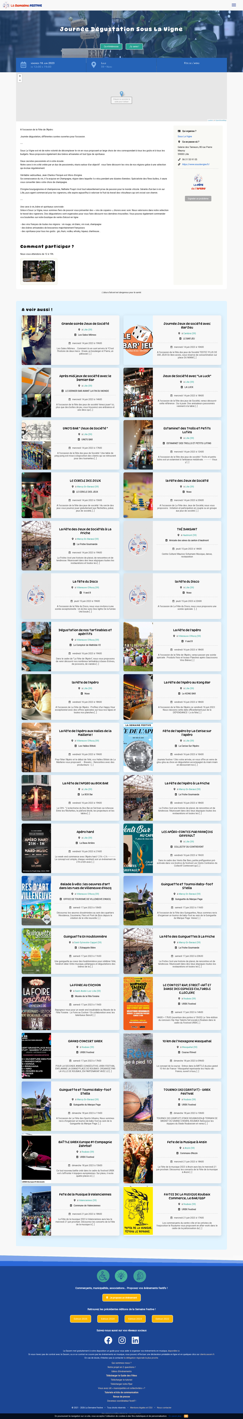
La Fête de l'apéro (187, 630)
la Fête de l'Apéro (85, 682)
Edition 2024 (108, 1318)
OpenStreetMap (220, 120)
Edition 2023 (135, 1318)
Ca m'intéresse (111, 46)
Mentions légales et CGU (141, 1408)
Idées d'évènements (121, 1371)
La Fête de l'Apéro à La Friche (187, 783)
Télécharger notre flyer (121, 1384)
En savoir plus (175, 1416)
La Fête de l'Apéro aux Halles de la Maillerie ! (85, 733)
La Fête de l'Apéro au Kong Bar (187, 682)
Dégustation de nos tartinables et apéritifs (85, 632)
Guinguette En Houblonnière (85, 936)
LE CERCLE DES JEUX (85, 480)
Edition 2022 (162, 1318)
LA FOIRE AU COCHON (85, 985)
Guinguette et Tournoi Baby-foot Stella (187, 886)
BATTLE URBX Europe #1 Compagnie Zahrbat (85, 1144)
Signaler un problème (198, 198)
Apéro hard (85, 832)
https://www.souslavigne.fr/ (196, 164)
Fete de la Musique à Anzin (187, 1142)
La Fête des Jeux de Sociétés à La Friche (85, 531)
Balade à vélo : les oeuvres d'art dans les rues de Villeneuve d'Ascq (85, 886)
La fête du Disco (85, 581)
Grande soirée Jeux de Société (85, 323)
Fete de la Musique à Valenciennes (85, 1194)
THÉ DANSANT (187, 529)
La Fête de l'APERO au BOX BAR (85, 783)
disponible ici (174, 1351)
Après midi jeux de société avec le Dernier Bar (85, 378)
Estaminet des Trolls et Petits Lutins (187, 430)
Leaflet (210, 120)
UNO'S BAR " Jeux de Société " (85, 428)
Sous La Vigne (185, 136)
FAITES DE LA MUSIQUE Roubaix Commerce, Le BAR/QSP (187, 1196)
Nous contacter (164, 1408)
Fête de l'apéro (191, 63)
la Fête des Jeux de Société (187, 480)
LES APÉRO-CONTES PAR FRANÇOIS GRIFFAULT (187, 833)
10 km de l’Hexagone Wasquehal (187, 1041)
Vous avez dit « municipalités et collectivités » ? (121, 1388)
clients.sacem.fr (207, 1354)
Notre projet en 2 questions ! (122, 1367)
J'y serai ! (134, 46)
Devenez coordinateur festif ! (121, 1400)
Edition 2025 (80, 1318)
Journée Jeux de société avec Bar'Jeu (187, 325)
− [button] (20, 80)
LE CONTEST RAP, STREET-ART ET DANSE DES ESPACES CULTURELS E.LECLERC (187, 988)
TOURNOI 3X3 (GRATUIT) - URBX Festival (187, 1091)
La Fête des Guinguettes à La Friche (187, 936)
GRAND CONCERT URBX (85, 1041)
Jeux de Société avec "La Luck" (187, 376)
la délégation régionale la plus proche (141, 1358)
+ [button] (20, 76)
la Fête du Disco (187, 581)
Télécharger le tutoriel (121, 1379)
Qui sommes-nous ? (121, 1363)
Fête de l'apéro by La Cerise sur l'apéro (187, 733)
